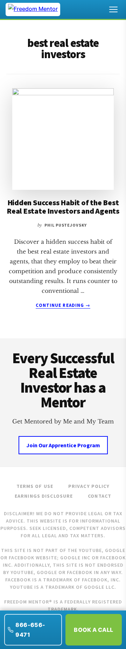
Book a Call (93, 629)
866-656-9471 (30, 629)
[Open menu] (113, 9)
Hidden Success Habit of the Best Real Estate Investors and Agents (63, 207)
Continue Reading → (63, 305)
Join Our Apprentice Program (63, 445)
